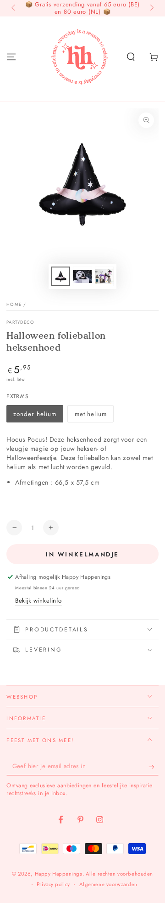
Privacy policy (53, 884)
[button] (131, 56)
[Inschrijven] (153, 766)
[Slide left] (13, 8)
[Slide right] (150, 8)
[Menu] (11, 56)
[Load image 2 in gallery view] (82, 276)
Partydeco (20, 323)
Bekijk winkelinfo (38, 600)
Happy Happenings (58, 873)
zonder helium (34, 414)
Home (14, 304)
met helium (91, 414)
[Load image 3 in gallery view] (104, 276)
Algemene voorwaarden (108, 884)
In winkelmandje (82, 554)
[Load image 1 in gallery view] (61, 276)
